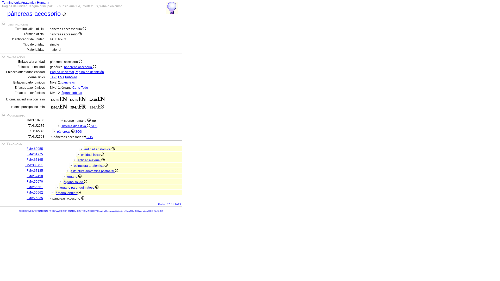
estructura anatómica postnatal (93, 171)
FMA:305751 (34, 165)
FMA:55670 (35, 181)
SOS (94, 126)
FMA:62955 (35, 149)
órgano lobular (71, 93)
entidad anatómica (97, 149)
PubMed (71, 77)
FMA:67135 (35, 171)
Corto (76, 88)
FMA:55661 (35, 187)
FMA (61, 77)
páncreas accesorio (78, 67)
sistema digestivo (74, 126)
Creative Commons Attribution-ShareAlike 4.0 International (123, 211)
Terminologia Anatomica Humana (25, 2)
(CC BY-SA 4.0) (156, 211)
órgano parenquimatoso (77, 187)
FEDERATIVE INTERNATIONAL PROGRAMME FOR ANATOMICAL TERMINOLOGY (58, 211)
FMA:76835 (35, 198)
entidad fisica (91, 155)
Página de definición (89, 72)
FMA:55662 (35, 192)
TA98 (53, 77)
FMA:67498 (35, 176)
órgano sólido (74, 182)
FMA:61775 (35, 154)
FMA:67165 (35, 160)
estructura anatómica (89, 166)
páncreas (68, 82)
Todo (84, 88)
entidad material (89, 160)
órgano (72, 176)
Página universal (62, 72)
